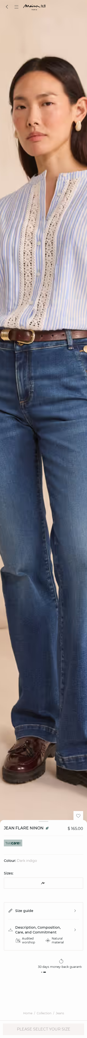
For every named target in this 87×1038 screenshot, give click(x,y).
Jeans (60, 1013)
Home (27, 1013)
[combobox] (43, 883)
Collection (44, 1013)
